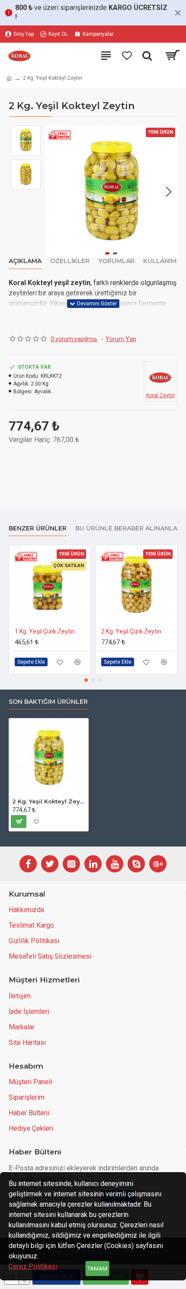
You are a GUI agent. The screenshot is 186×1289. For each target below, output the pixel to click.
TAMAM (97, 1268)
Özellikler (70, 261)
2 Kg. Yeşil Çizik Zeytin (131, 631)
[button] (53, 191)
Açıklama (25, 261)
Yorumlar (116, 261)
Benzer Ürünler (38, 528)
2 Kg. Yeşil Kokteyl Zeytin (48, 801)
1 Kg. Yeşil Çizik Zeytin (45, 631)
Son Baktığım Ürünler (48, 702)
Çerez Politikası (33, 1266)
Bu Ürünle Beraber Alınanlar (128, 528)
